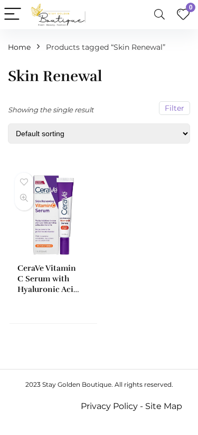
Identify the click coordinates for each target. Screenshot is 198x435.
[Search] (159, 15)
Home (19, 47)
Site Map (163, 406)
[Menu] (12, 15)
